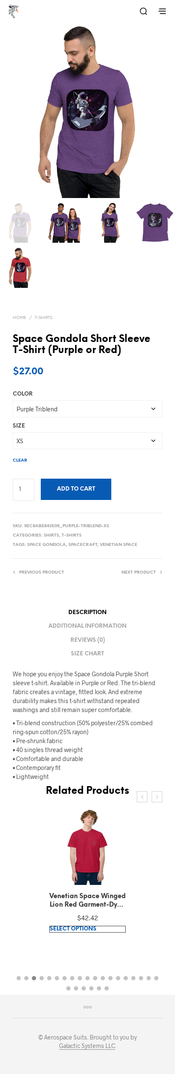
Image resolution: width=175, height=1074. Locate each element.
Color (23, 394)
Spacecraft (82, 545)
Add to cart (76, 489)
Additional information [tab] (87, 626)
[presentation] (142, 796)
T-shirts (43, 318)
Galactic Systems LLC (87, 1045)
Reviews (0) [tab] (88, 640)
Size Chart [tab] (87, 654)
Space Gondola (46, 545)
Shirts (51, 535)
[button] (19, 978)
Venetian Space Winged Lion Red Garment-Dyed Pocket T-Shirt (87, 901)
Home (19, 318)
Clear (20, 460)
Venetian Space (118, 545)
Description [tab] (87, 612)
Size (19, 426)
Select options (73, 929)
